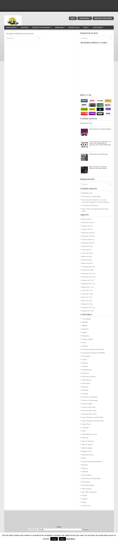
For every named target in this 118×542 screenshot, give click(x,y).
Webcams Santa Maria (103, 18)
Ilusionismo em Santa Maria (100, 129)
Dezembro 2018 (87, 233)
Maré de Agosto (87, 444)
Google (59, 527)
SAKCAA (85, 471)
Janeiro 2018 (86, 270)
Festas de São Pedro (89, 410)
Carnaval (85, 366)
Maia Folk (85, 438)
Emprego (85, 393)
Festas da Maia (87, 404)
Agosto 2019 (86, 226)
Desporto (25, 27)
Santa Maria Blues (88, 485)
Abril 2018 (85, 260)
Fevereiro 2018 (87, 267)
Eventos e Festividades (42, 27)
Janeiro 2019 (86, 229)
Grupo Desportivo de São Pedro (92, 417)
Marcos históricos (88, 441)
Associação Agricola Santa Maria (93, 349)
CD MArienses (87, 370)
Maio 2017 (85, 297)
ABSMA (84, 325)
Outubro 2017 (86, 280)
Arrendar (85, 346)
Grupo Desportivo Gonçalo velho (93, 421)
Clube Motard (86, 380)
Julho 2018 (85, 249)
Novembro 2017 (87, 277)
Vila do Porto (86, 505)
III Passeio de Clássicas (98, 154)
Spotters (85, 499)
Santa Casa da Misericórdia (91, 478)
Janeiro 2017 (86, 311)
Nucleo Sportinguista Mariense (92, 461)
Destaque (85, 390)
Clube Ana (85, 373)
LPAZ (84, 431)
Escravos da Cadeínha (89, 397)
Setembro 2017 (87, 283)
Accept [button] (54, 539)
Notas (86, 27)
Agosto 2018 (86, 246)
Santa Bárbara (86, 475)
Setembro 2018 (87, 243)
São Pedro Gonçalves (89, 492)
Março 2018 (86, 263)
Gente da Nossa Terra (89, 414)
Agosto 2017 (86, 287)
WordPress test (86, 123)
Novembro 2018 (87, 236)
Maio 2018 (85, 256)
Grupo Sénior (86, 424)
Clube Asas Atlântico (89, 376)
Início (73, 18)
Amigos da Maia (87, 339)
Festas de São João (88, 407)
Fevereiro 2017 (87, 307)
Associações (12, 27)
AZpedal (84, 363)
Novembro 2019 (87, 222)
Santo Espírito (86, 489)
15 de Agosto (86, 319)
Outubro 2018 (86, 239)
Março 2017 (86, 304)
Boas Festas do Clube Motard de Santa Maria (98, 167)
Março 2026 (86, 219)
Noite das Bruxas (87, 455)
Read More (70, 539)
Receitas (85, 465)
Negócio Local (74, 27)
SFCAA (84, 495)
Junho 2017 (86, 294)
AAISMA (85, 322)
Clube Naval (86, 383)
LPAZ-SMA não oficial (89, 434)
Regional (85, 468)
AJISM (84, 332)
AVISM (84, 359)
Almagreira (85, 336)
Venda (84, 502)
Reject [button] (62, 539)
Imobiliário (60, 27)
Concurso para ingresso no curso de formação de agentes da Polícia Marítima (100, 143)
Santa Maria (84, 18)
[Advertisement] (59, 5)
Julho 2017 (85, 290)
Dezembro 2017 (87, 273)
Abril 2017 (85, 300)
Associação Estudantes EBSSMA (93, 353)
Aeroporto (85, 329)
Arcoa (84, 342)
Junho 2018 (86, 253)
